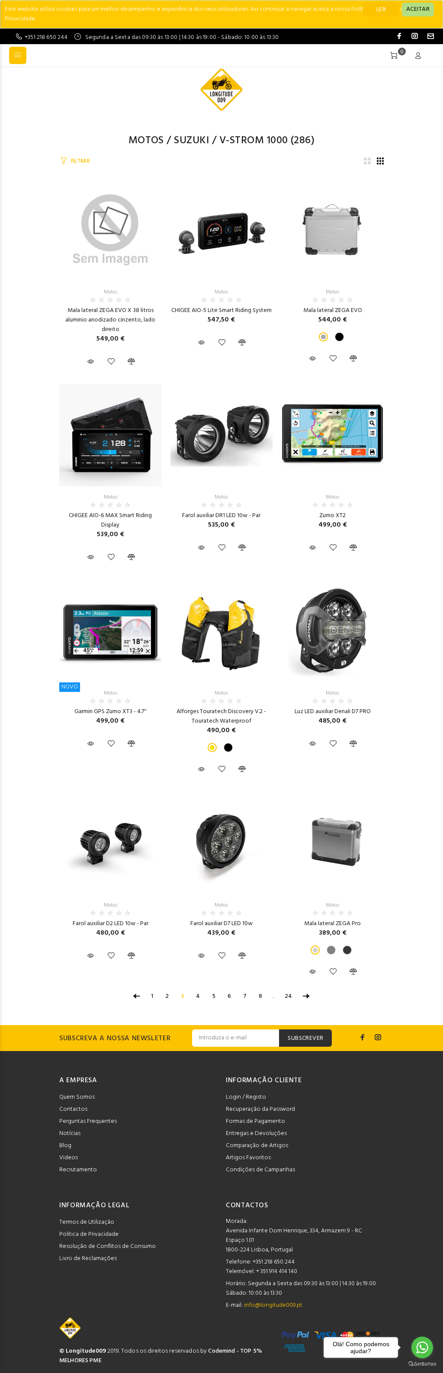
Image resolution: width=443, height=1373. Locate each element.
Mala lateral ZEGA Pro (332, 924)
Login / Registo (246, 1097)
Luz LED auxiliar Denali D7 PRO (333, 712)
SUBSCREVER (305, 1038)
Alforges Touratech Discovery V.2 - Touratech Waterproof (221, 716)
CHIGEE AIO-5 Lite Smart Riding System (221, 310)
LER (381, 10)
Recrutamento (78, 1170)
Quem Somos (77, 1097)
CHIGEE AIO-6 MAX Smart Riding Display (110, 520)
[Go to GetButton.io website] (422, 1364)
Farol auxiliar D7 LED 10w (221, 924)
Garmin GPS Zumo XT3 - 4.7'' (110, 712)
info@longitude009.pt (273, 1305)
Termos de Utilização (86, 1222)
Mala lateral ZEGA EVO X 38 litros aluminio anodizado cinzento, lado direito (110, 319)
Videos (68, 1158)
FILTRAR (80, 161)
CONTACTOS (247, 1205)
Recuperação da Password (260, 1109)
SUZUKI (191, 140)
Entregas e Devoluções (256, 1133)
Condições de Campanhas (260, 1170)
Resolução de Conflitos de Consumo (107, 1246)
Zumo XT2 (332, 516)
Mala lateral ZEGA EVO (332, 310)
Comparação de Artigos (257, 1146)
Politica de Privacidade (89, 1234)
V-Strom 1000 (253, 140)
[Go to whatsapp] (422, 1347)
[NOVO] (110, 631)
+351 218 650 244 (46, 37)
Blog (65, 1146)
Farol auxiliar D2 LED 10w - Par (110, 924)
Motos (146, 140)
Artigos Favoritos (248, 1158)
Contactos (73, 1109)
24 (288, 996)
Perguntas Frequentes (88, 1121)
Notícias (69, 1133)
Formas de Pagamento (255, 1121)
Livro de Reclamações (88, 1259)
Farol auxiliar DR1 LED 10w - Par (221, 516)
